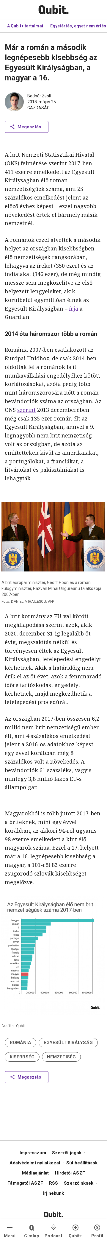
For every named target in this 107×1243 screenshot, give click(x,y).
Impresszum (33, 1152)
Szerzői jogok (66, 1152)
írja (73, 308)
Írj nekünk (53, 1193)
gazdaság (38, 107)
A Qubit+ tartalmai (25, 26)
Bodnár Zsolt (39, 96)
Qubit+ (75, 1235)
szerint (26, 409)
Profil (97, 1235)
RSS (53, 1183)
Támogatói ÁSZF (25, 1183)
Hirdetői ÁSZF (70, 1173)
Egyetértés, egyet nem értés (78, 26)
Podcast (54, 1235)
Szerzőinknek (78, 1183)
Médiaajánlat (35, 1173)
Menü (9, 1235)
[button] (20, 1042)
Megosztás (29, 127)
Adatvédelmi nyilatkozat (35, 1163)
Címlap (31, 1235)
